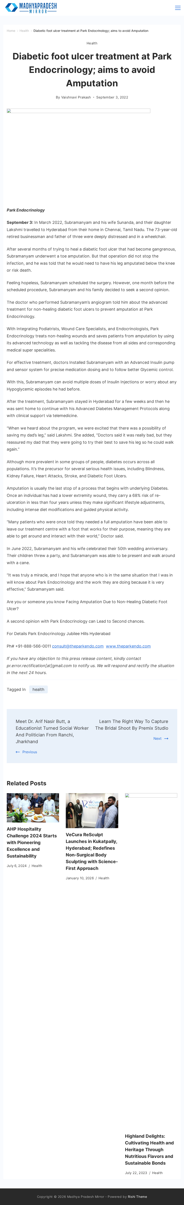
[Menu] (178, 7)
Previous (29, 752)
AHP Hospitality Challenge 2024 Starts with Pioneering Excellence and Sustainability (32, 842)
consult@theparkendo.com (78, 646)
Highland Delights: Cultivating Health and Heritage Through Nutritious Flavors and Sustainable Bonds (149, 1149)
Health (92, 43)
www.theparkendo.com (128, 646)
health (38, 689)
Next (157, 738)
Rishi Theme (137, 1196)
